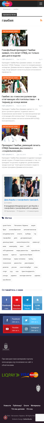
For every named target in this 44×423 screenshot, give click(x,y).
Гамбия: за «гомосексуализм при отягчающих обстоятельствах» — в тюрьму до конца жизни (20, 99)
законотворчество (23, 242)
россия (14, 267)
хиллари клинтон (25, 275)
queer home (7, 225)
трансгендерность (28, 271)
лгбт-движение (8, 250)
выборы (28, 234)
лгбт (28, 246)
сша (17, 271)
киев (4, 246)
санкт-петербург (25, 267)
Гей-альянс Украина (21, 225)
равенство (18, 263)
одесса (13, 255)
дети (15, 238)
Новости (7, 406)
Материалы (35, 406)
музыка (5, 255)
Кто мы (30, 409)
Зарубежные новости (11, 31)
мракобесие (35, 250)
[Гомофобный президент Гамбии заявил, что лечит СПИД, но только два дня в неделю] (15, 38)
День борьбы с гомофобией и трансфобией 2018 (22, 200)
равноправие (29, 263)
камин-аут (36, 242)
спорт (5, 271)
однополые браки (26, 255)
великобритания (15, 230)
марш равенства (22, 250)
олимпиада (7, 259)
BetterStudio (27, 419)
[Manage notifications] (5, 418)
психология (7, 263)
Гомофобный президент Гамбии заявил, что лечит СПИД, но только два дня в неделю (20, 53)
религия (5, 267)
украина (13, 275)
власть (19, 234)
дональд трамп (8, 242)
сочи (36, 267)
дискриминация (26, 238)
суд (11, 271)
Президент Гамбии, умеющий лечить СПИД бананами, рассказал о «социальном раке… (21, 148)
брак (4, 230)
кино (21, 246)
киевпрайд (13, 246)
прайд (30, 259)
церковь (37, 275)
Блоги (26, 406)
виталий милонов (30, 230)
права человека (19, 259)
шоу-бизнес (7, 280)
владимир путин (8, 234)
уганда (5, 275)
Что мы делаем (18, 409)
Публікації (17, 406)
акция (33, 225)
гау (35, 234)
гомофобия (7, 238)
